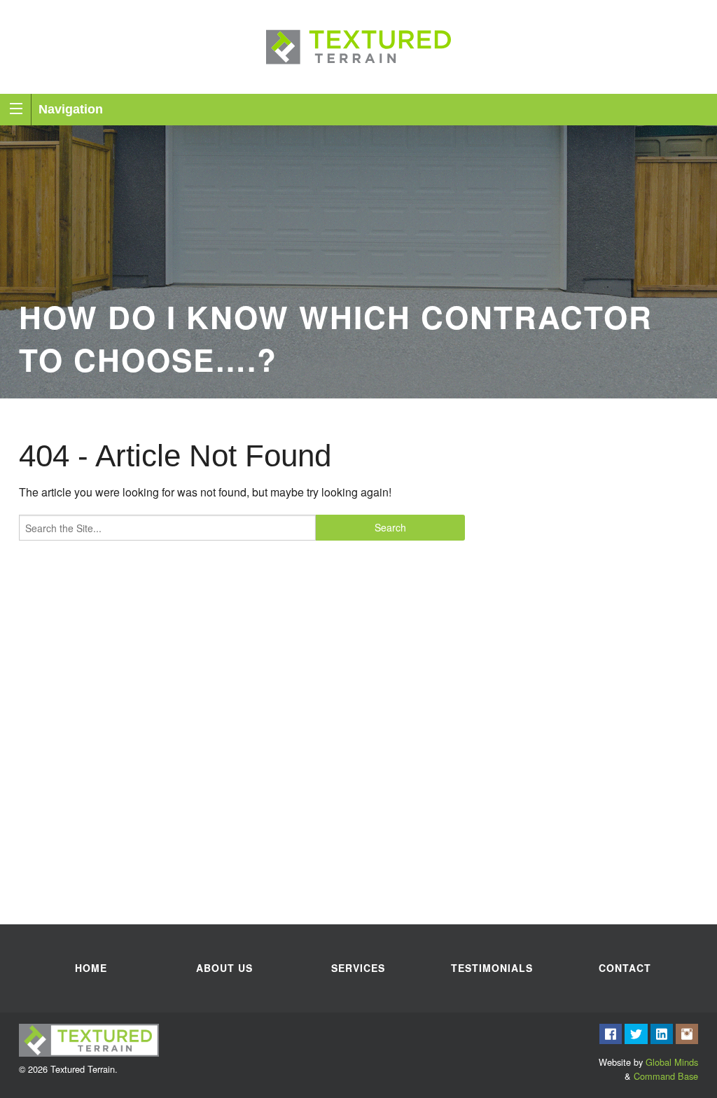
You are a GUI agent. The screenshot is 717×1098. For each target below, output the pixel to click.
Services (358, 968)
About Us (224, 968)
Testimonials (492, 968)
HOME (91, 968)
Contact (625, 968)
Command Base (666, 1076)
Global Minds (672, 1062)
